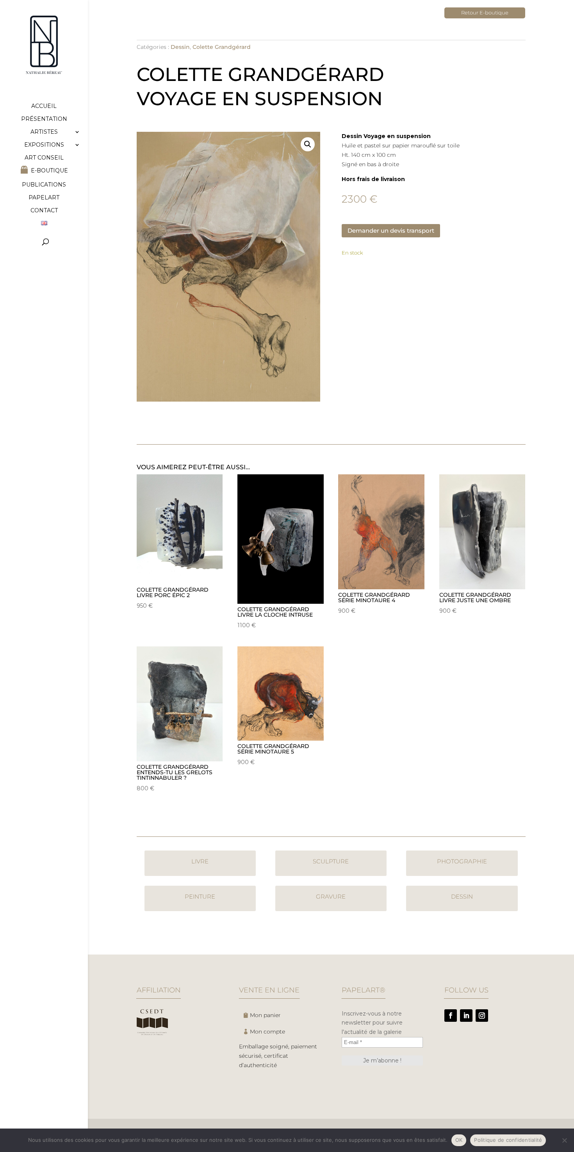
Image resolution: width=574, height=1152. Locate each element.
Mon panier (265, 1015)
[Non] (564, 1140)
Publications (44, 185)
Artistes (44, 132)
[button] (308, 144)
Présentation (44, 119)
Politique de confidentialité (508, 1140)
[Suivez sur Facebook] (450, 1015)
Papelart (44, 198)
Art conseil (44, 158)
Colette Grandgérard (222, 46)
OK (459, 1140)
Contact (44, 211)
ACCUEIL (44, 106)
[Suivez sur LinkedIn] (466, 1015)
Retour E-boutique (484, 12)
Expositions (44, 145)
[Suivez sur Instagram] (482, 1015)
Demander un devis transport (391, 230)
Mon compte (267, 1031)
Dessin (180, 46)
